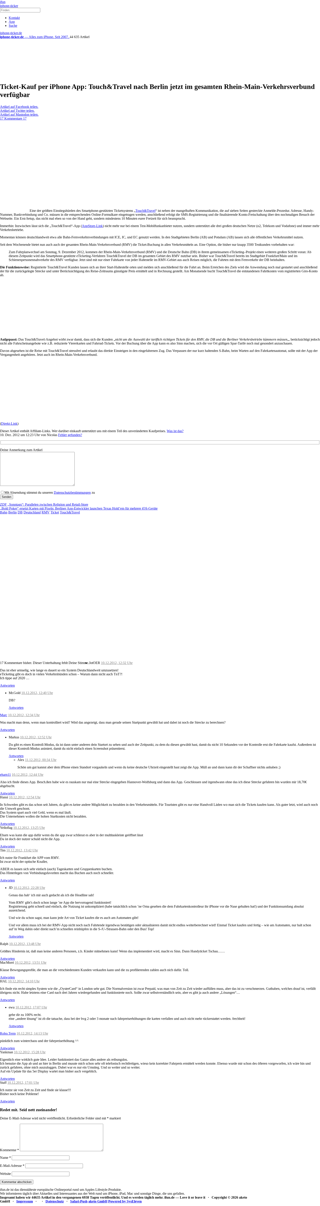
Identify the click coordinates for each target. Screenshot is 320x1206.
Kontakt (14, 18)
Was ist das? (175, 431)
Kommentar (9, 1150)
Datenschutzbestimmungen (72, 492)
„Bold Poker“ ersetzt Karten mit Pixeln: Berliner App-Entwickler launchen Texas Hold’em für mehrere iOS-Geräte (79, 508)
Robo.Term (8, 1033)
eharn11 (5, 774)
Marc (3, 715)
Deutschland (32, 512)
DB (20, 512)
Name (5, 1157)
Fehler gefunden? (70, 435)
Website (5, 1174)
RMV (46, 512)
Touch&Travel (145, 210)
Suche (13, 25)
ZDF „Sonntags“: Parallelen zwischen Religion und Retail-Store (44, 504)
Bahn (3, 512)
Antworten (7, 685)
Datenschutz (54, 1201)
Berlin (12, 512)
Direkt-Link (9, 423)
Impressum (24, 1201)
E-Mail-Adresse (12, 1166)
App (12, 21)
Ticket (55, 512)
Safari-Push (79, 1201)
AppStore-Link (92, 226)
